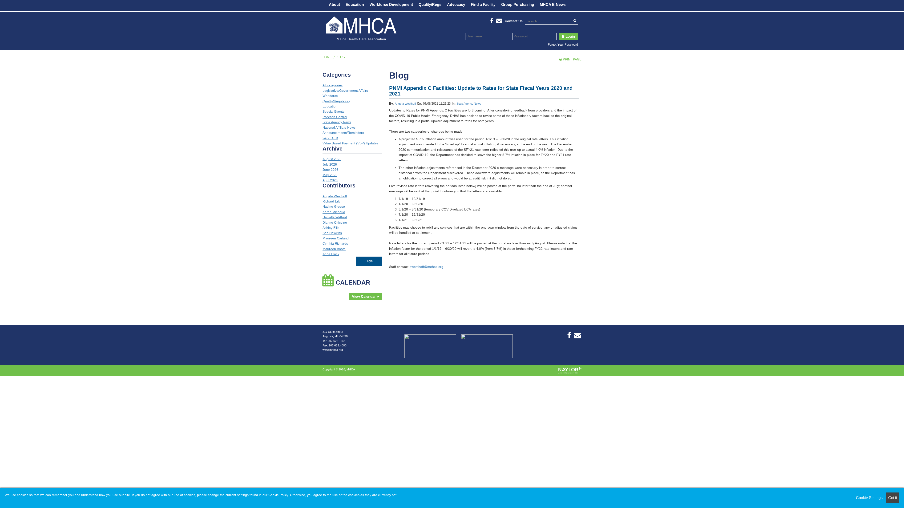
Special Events (333, 111)
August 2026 (332, 159)
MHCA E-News (553, 5)
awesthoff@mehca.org (426, 267)
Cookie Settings (869, 498)
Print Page (571, 59)
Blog (340, 57)
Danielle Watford (335, 217)
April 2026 (330, 180)
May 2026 (330, 175)
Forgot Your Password (563, 44)
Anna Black (331, 254)
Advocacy (456, 5)
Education (355, 5)
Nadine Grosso (334, 206)
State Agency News (468, 103)
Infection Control (335, 117)
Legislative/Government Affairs (345, 90)
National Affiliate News (339, 127)
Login (570, 36)
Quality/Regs (430, 5)
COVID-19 (330, 138)
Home (327, 57)
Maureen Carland (336, 238)
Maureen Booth (334, 249)
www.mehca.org (333, 350)
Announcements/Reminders (343, 133)
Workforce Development (391, 5)
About (334, 5)
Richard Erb (331, 201)
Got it (892, 498)
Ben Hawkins (332, 233)
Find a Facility (483, 5)
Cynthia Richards (335, 243)
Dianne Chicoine (335, 222)
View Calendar (364, 296)
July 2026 (330, 164)
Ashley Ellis (331, 228)
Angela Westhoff (405, 103)
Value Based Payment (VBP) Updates (350, 143)
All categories (333, 85)
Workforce (330, 96)
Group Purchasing (517, 5)
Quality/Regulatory (336, 101)
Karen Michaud (334, 212)
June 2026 (330, 169)
